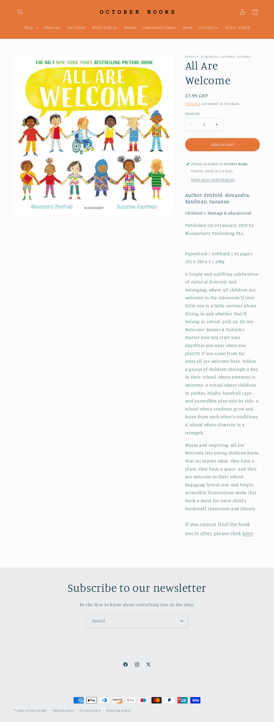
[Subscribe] (181, 620)
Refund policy (63, 710)
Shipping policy (118, 710)
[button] (20, 12)
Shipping (192, 104)
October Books (36, 710)
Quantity (192, 113)
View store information (213, 179)
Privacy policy (90, 710)
